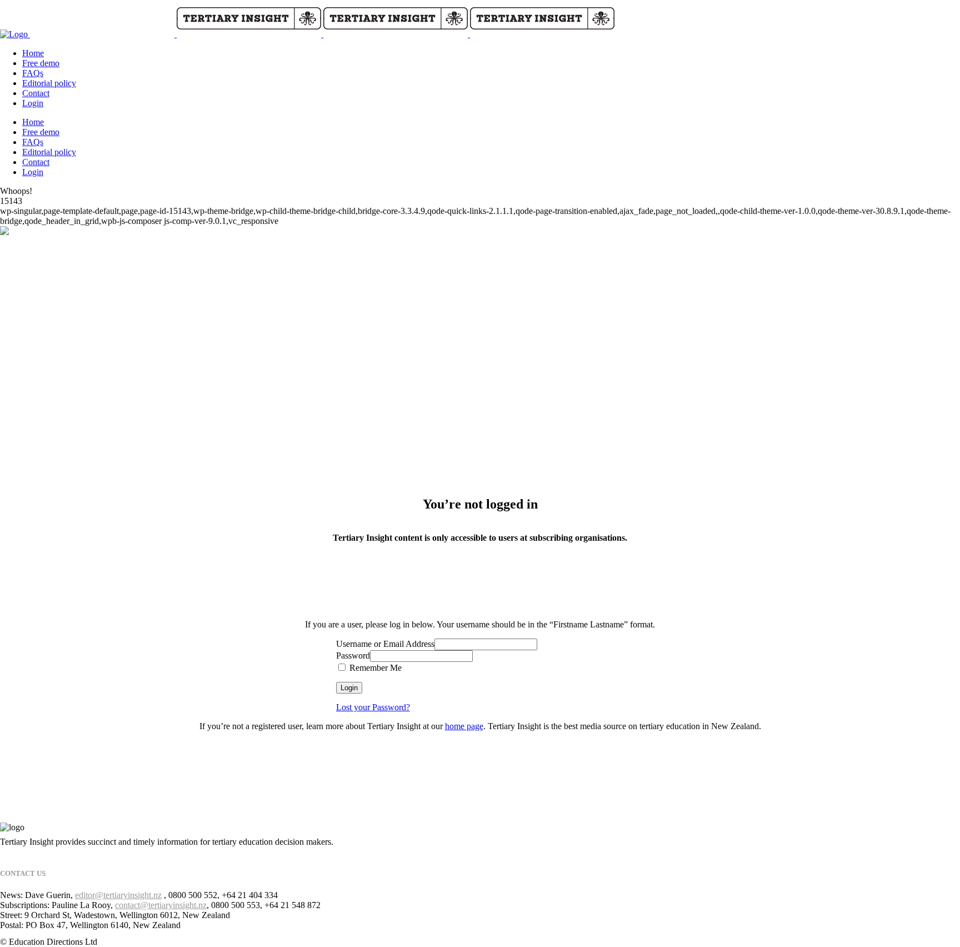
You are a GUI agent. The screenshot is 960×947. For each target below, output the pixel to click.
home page (464, 726)
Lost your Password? (373, 707)
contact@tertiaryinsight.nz (161, 905)
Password (353, 655)
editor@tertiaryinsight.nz (118, 895)
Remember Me (374, 667)
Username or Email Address (385, 644)
